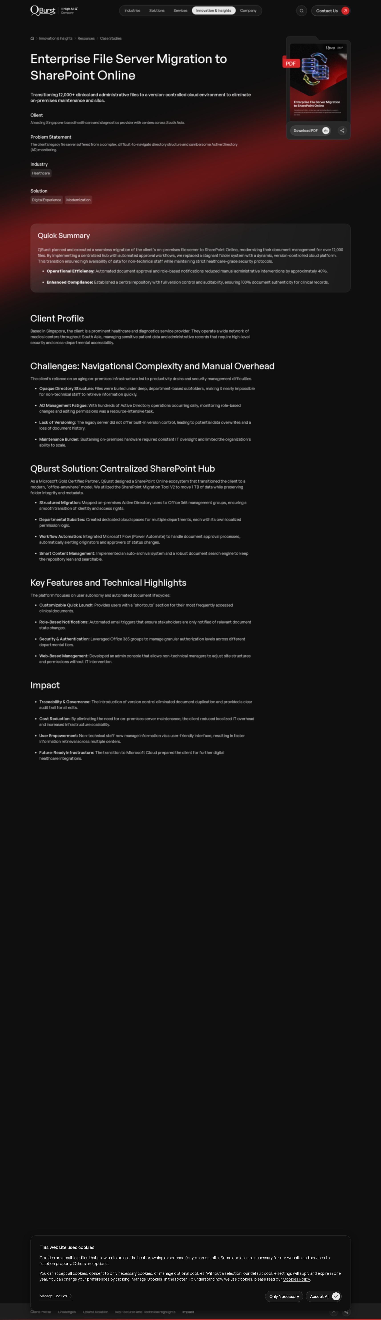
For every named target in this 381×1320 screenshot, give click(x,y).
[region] (191, 1268)
